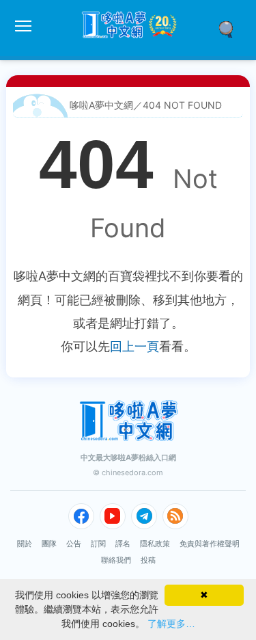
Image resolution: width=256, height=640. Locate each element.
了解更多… (171, 623)
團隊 (49, 543)
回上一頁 (134, 346)
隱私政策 (155, 543)
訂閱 (98, 543)
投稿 (148, 560)
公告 (73, 543)
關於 (24, 543)
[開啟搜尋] (230, 28)
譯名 (122, 543)
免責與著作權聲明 (210, 543)
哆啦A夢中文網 (101, 105)
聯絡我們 (116, 560)
